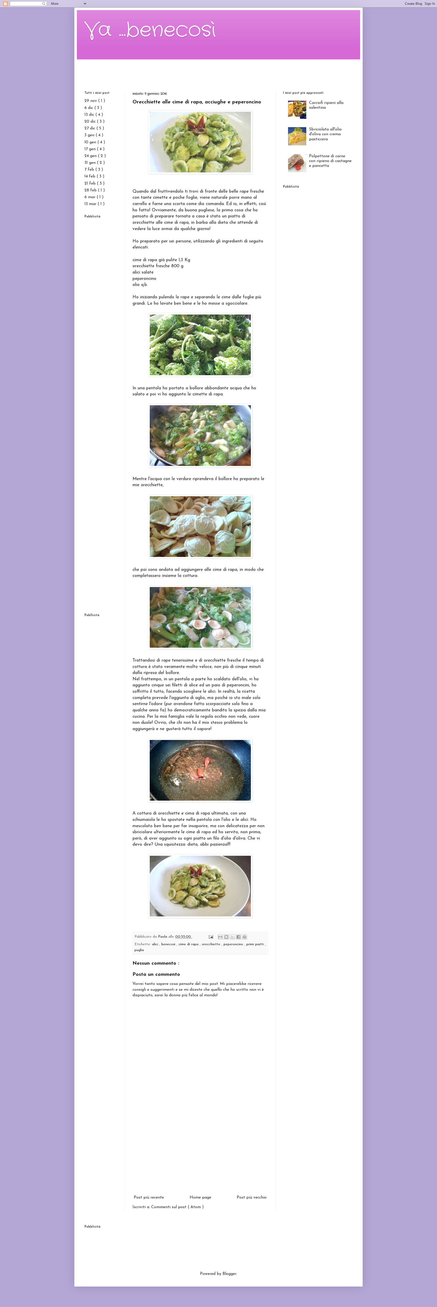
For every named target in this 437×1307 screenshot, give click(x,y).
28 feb (91, 190)
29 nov (91, 101)
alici (155, 944)
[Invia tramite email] (220, 936)
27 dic (90, 128)
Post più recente (149, 1198)
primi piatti (255, 944)
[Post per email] (210, 937)
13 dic (89, 115)
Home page (200, 1198)
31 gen (90, 163)
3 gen (90, 135)
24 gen (91, 156)
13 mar (91, 204)
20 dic (90, 122)
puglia (139, 950)
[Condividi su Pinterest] (244, 936)
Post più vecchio (252, 1198)
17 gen (90, 149)
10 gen (90, 142)
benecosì (169, 944)
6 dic (89, 108)
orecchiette (212, 944)
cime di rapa (189, 944)
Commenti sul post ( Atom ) (177, 1207)
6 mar (90, 197)
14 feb (90, 176)
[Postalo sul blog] (226, 936)
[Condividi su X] (232, 936)
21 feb (90, 184)
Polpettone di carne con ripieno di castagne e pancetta (330, 161)
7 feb (89, 170)
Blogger (229, 1274)
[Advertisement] (218, 70)
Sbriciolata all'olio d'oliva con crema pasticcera (325, 134)
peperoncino (234, 944)
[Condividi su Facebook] (238, 936)
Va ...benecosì (150, 30)
